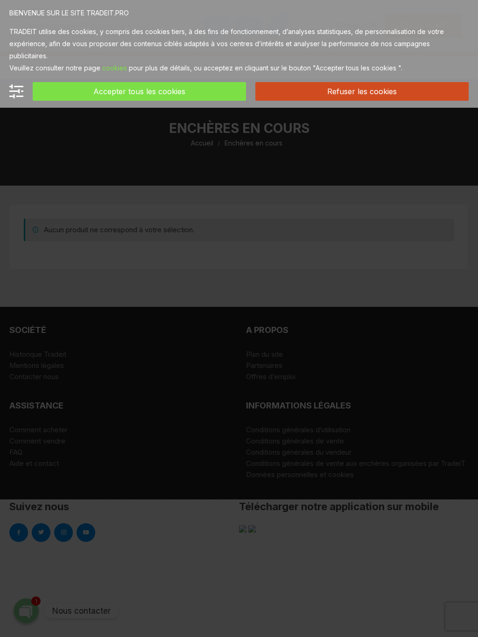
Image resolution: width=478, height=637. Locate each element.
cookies (114, 68)
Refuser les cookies (362, 91)
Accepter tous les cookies (139, 91)
